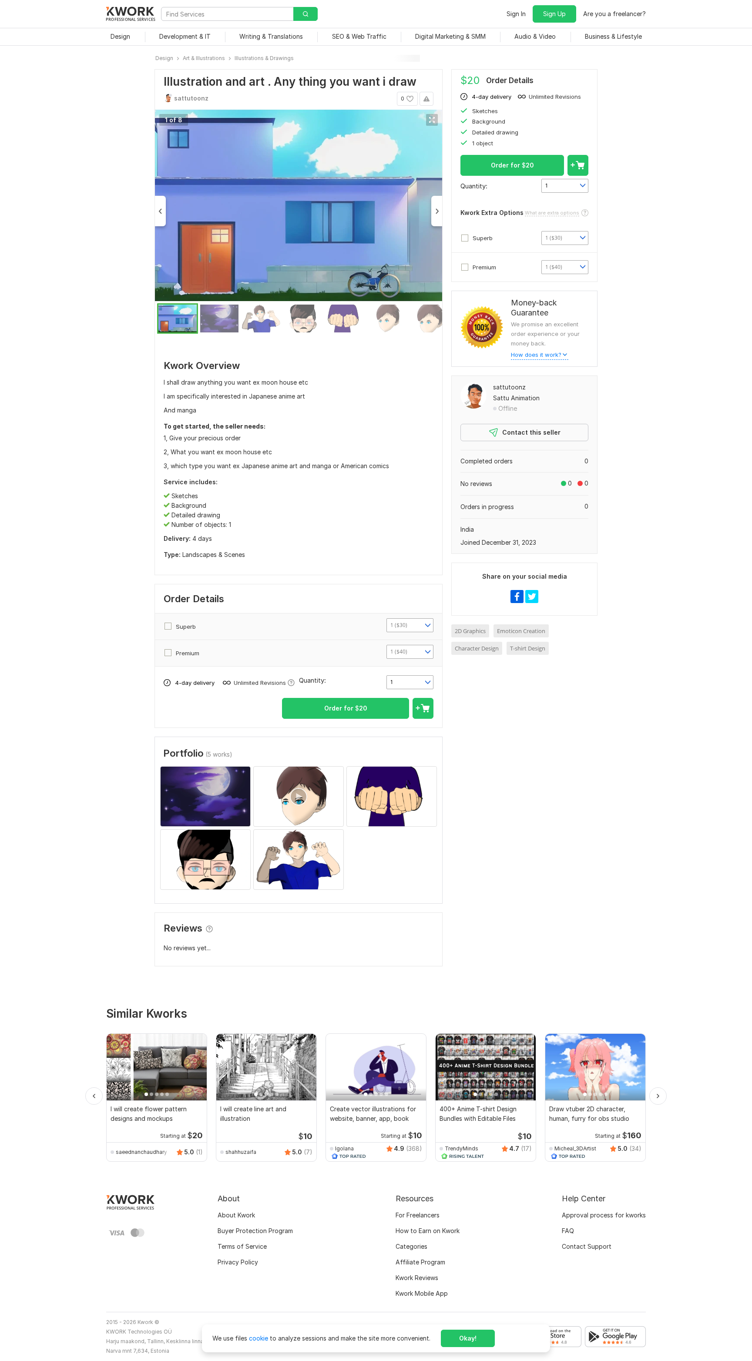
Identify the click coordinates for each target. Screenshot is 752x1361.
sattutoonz (509, 387)
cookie (258, 1338)
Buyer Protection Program (255, 1230)
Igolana (344, 1148)
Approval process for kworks (604, 1215)
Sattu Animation (516, 398)
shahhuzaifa (240, 1152)
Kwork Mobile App (422, 1293)
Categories (411, 1246)
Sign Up (554, 13)
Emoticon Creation (521, 631)
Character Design (477, 648)
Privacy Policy (238, 1262)
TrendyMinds (461, 1148)
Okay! (468, 1338)
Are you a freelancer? (614, 13)
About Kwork (236, 1215)
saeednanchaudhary (141, 1152)
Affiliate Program (420, 1262)
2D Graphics (470, 631)
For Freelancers (418, 1215)
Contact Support (586, 1246)
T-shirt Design (527, 648)
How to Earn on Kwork (428, 1230)
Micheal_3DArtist (575, 1148)
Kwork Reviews (417, 1277)
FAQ (568, 1230)
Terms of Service (242, 1246)
